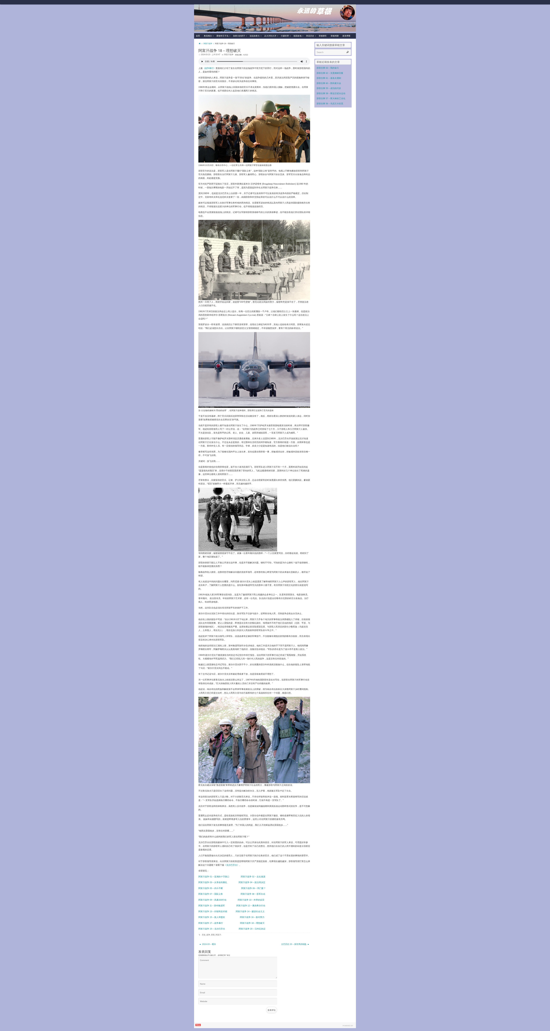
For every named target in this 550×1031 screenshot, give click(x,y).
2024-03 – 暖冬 (209, 944)
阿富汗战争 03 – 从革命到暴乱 (213, 882)
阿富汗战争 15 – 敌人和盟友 (211, 917)
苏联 (213, 935)
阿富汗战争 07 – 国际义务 (210, 894)
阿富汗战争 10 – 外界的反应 (251, 900)
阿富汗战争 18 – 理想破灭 (252, 923)
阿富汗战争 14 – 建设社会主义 (250, 911)
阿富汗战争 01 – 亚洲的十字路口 (214, 876)
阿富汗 (218, 935)
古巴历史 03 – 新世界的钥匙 (294, 944)
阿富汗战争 (208, 44)
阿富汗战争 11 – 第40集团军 (211, 905)
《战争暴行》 (209, 68)
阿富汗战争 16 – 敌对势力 (252, 917)
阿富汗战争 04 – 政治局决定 (252, 882)
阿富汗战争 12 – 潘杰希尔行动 (250, 905)
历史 (204, 935)
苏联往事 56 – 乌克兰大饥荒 (330, 103)
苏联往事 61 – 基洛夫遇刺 (329, 78)
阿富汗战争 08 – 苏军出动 (253, 894)
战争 (208, 935)
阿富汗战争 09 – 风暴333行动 (212, 900)
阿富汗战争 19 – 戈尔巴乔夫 (211, 929)
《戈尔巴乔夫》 (231, 865)
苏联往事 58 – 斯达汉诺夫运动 (331, 93)
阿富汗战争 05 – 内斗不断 (210, 888)
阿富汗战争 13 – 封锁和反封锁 (212, 911)
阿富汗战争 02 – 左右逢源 (253, 876)
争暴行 (219, 923)
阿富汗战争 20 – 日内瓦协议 (252, 929)
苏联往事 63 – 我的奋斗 (328, 68)
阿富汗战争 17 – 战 (207, 923)
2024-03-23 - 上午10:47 (210, 54)
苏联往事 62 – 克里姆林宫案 (330, 73)
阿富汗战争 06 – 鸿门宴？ (253, 888)
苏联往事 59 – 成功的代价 (329, 88)
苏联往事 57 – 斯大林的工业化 (331, 98)
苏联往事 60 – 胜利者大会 (329, 83)
